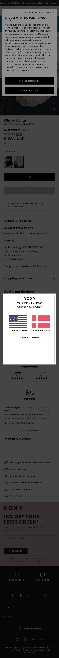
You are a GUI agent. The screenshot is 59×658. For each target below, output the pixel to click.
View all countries (29, 337)
